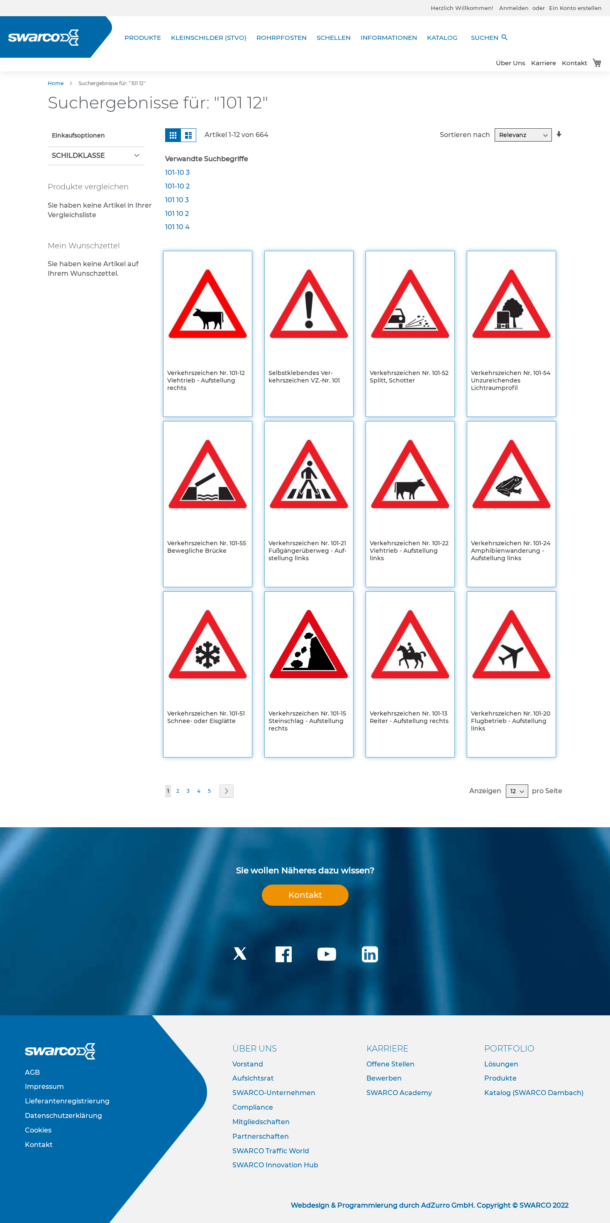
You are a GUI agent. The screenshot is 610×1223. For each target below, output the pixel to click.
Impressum (44, 1087)
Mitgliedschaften (261, 1122)
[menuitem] (145, 37)
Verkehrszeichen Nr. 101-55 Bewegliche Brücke (206, 546)
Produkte (500, 1078)
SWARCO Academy (399, 1093)
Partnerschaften (260, 1136)
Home (56, 83)
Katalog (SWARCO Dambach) (533, 1093)
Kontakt (574, 63)
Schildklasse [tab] (78, 155)
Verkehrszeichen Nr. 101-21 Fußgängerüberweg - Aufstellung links (307, 550)
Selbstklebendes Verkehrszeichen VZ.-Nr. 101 (304, 376)
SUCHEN (490, 37)
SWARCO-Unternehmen (273, 1093)
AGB (32, 1072)
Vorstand (247, 1064)
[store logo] (43, 37)
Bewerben (384, 1078)
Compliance (252, 1107)
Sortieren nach (465, 135)
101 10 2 (177, 214)
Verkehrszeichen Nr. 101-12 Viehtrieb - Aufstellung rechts (206, 380)
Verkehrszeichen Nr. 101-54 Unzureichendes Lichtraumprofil (510, 380)
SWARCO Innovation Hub (275, 1165)
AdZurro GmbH (447, 1205)
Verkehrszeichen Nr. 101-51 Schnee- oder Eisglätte (206, 717)
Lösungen (501, 1064)
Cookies (38, 1130)
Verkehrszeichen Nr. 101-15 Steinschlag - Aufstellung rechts (307, 721)
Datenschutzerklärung (63, 1116)
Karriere (543, 63)
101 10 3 (177, 200)
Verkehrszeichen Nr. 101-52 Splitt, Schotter (409, 376)
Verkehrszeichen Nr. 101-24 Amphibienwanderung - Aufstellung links (510, 550)
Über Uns (510, 63)
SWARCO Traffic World (270, 1151)
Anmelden (514, 8)
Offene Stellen (390, 1064)
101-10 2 (177, 186)
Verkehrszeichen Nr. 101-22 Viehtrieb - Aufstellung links (409, 550)
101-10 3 (177, 172)
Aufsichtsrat (253, 1078)
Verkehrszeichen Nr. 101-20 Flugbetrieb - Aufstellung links (510, 721)
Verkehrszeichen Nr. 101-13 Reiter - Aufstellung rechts (409, 717)
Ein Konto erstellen (575, 8)
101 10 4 (177, 227)
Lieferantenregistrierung (67, 1101)
